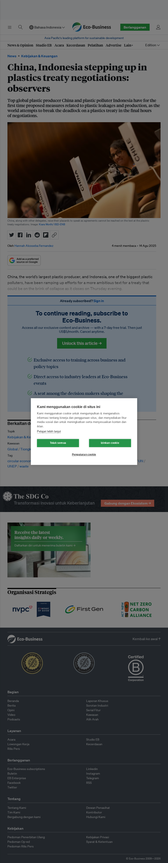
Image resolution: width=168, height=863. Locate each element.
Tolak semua (58, 442)
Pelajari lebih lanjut (49, 431)
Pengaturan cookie (84, 454)
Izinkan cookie (110, 442)
